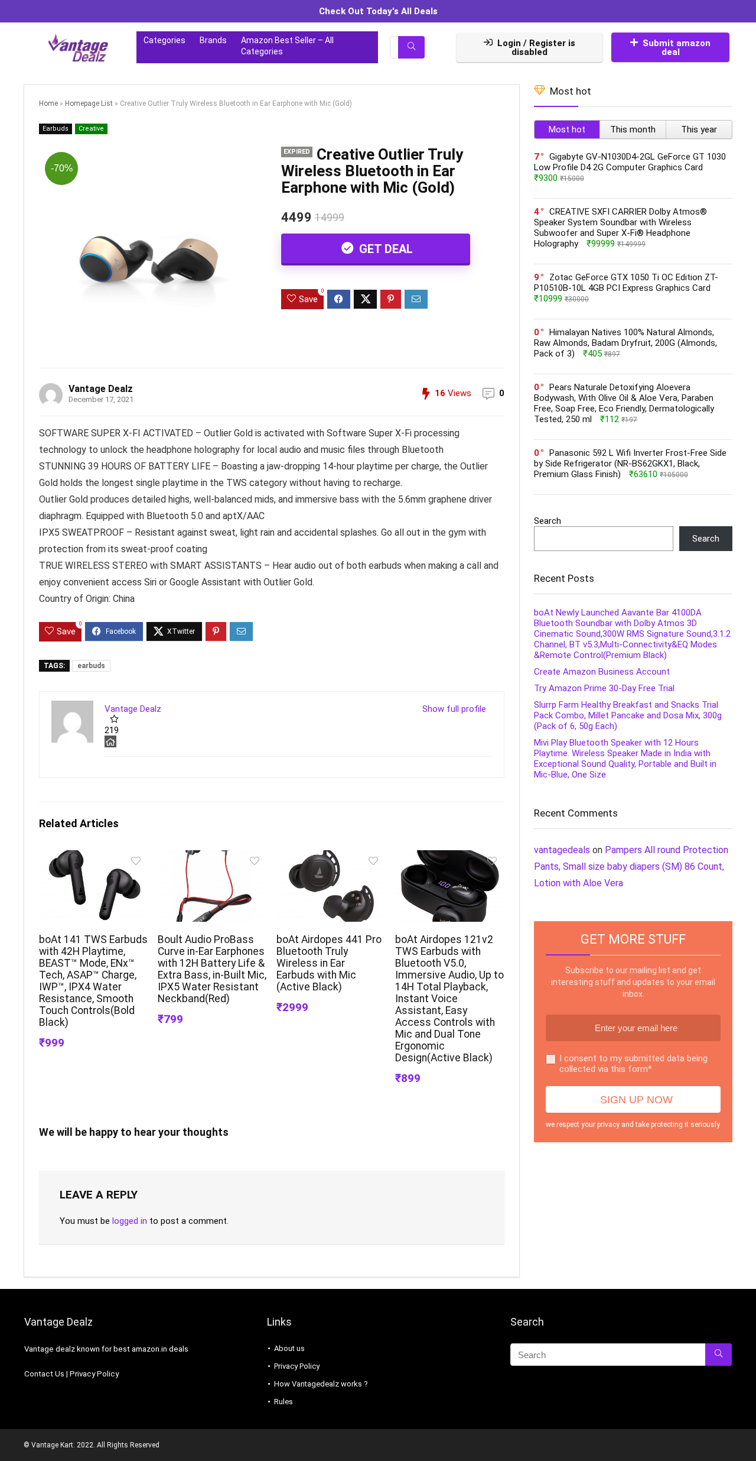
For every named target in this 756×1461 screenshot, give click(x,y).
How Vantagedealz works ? (321, 1383)
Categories (164, 40)
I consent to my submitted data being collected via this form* (633, 1063)
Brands (213, 40)
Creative (91, 128)
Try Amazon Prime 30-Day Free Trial (604, 688)
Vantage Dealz (101, 388)
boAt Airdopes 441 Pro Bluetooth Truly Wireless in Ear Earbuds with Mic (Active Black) (329, 963)
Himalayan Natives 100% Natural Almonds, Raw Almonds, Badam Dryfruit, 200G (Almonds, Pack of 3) (625, 343)
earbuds (91, 666)
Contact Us (44, 1373)
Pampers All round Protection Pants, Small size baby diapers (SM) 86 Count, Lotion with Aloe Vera (631, 866)
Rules (283, 1401)
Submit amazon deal (677, 47)
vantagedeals (562, 850)
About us (289, 1348)
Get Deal (384, 249)
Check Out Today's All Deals (378, 11)
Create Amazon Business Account (602, 671)
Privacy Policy (94, 1373)
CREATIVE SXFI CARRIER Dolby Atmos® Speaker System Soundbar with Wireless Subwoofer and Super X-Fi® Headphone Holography (620, 227)
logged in (129, 1221)
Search (547, 521)
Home (48, 103)
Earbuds (56, 128)
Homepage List (89, 103)
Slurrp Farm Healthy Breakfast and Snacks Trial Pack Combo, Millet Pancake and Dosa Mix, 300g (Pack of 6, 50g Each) (628, 715)
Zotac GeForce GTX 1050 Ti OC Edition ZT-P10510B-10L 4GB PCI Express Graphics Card (626, 282)
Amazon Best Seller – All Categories (287, 45)
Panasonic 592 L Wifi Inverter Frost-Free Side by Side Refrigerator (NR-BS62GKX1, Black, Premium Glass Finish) (630, 464)
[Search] (411, 47)
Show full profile (454, 709)
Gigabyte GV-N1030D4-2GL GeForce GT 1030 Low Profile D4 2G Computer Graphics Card (630, 162)
